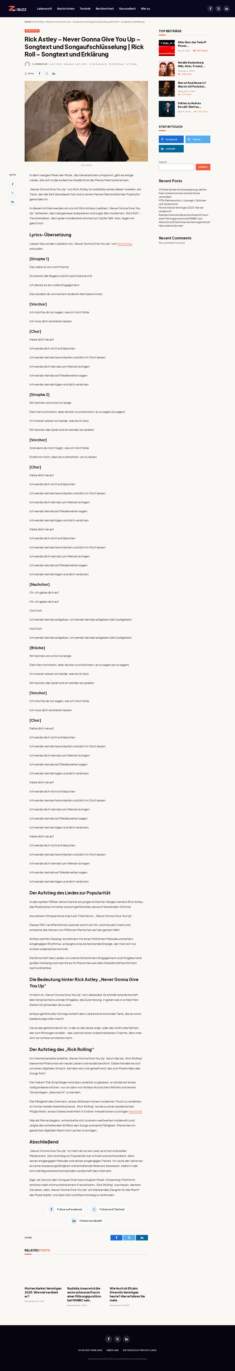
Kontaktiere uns (90, 1350)
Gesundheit (127, 8)
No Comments (99, 64)
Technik (85, 8)
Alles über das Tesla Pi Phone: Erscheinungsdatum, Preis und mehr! (192, 44)
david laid (135, 1111)
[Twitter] (12, 192)
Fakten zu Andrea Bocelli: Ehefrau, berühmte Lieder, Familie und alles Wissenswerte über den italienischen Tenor (193, 105)
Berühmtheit (105, 8)
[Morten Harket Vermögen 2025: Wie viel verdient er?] (44, 1271)
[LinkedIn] (12, 201)
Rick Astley (124, 243)
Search (163, 161)
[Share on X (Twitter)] (47, 73)
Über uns (112, 1350)
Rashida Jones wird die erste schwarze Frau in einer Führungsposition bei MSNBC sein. (84, 1294)
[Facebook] (12, 184)
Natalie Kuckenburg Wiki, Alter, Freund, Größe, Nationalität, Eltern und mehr (191, 64)
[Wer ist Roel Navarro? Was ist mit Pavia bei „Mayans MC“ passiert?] (167, 89)
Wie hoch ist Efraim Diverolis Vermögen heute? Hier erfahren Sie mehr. (127, 1294)
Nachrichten (66, 8)
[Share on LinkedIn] (54, 73)
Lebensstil (44, 8)
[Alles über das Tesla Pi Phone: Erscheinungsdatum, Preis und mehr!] (167, 48)
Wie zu (145, 8)
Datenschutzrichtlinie (139, 1350)
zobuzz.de (41, 64)
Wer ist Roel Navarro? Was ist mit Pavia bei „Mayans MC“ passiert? (193, 84)
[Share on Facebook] (39, 73)
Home (28, 21)
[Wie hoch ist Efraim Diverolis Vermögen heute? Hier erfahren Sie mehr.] (129, 1271)
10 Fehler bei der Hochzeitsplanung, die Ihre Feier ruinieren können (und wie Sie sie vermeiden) (183, 193)
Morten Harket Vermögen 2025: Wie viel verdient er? (43, 1292)
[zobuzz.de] (17, 8)
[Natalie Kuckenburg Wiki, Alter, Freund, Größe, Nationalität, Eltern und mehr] (167, 68)
